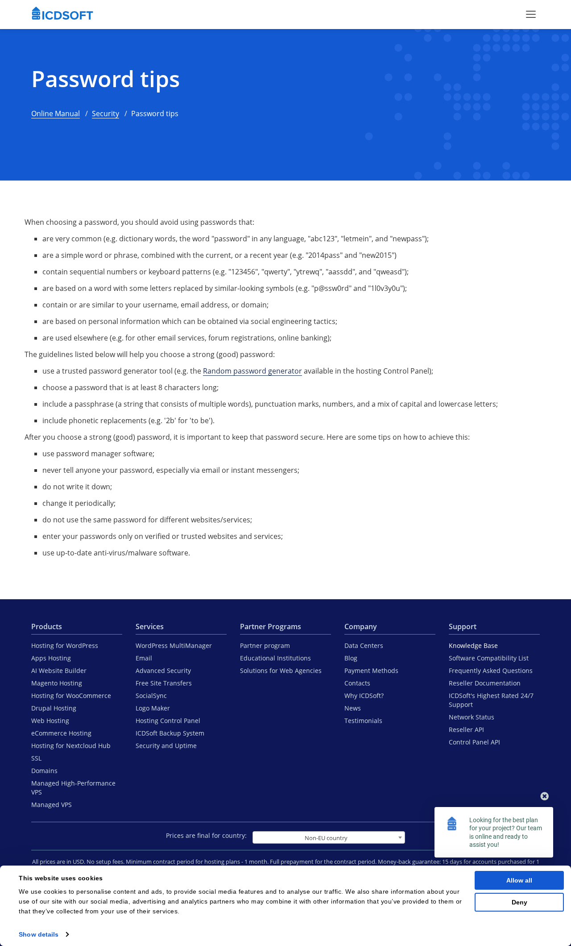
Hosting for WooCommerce (71, 695)
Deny (519, 902)
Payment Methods (371, 670)
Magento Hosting (56, 683)
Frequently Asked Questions (491, 670)
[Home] (62, 14)
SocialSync (151, 695)
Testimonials (363, 720)
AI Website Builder (59, 670)
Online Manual (55, 113)
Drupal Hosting (53, 708)
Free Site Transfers (164, 683)
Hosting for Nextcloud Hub (71, 745)
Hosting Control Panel (168, 720)
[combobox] (328, 837)
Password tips (105, 79)
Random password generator (252, 371)
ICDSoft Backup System (170, 733)
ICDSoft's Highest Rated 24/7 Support (491, 700)
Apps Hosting (51, 658)
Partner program (265, 645)
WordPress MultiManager (174, 645)
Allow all (519, 880)
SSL (36, 758)
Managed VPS (51, 804)
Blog (350, 658)
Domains (44, 770)
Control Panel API (474, 742)
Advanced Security (163, 670)
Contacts (357, 683)
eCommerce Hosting (61, 733)
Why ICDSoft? (364, 695)
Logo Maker (153, 708)
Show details (38, 934)
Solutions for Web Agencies (281, 670)
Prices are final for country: (206, 835)
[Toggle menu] (531, 14)
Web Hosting (50, 720)
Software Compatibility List (489, 658)
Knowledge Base (473, 645)
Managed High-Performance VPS (73, 787)
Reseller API (466, 729)
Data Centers (363, 645)
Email (144, 658)
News (352, 708)
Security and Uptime (166, 745)
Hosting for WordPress (64, 645)
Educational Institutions (275, 658)
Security (105, 113)
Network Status (471, 717)
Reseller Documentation (485, 683)
